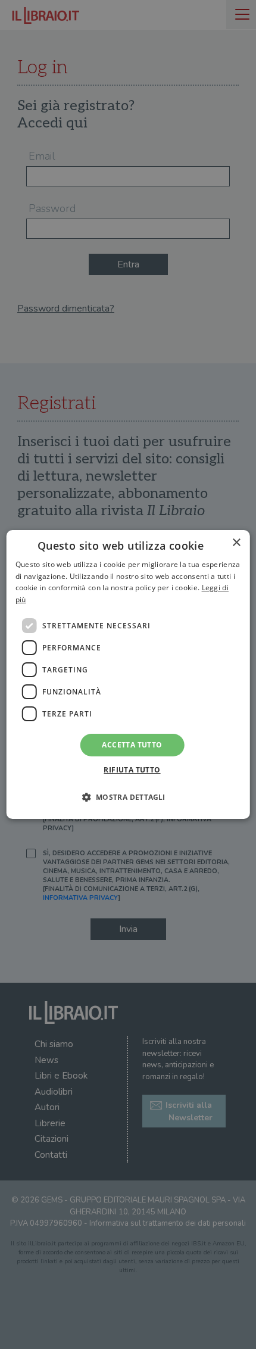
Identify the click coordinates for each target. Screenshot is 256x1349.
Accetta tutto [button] (132, 745)
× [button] (236, 542)
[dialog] (128, 675)
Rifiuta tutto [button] (132, 770)
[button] (127, 797)
